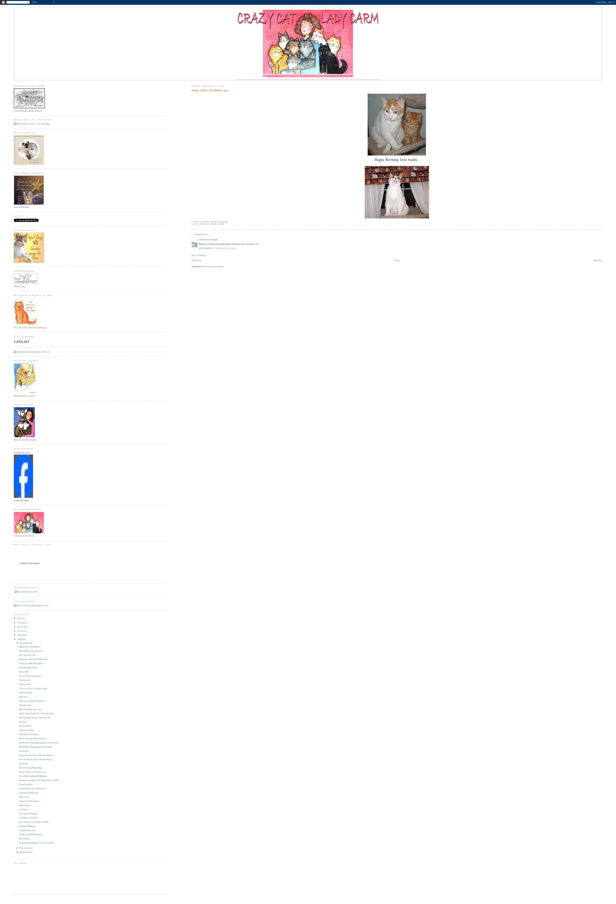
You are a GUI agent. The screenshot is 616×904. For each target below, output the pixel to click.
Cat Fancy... (24, 809)
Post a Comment (199, 255)
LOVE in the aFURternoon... (31, 834)
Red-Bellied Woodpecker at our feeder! (36, 746)
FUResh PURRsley (27, 826)
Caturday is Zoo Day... (28, 817)
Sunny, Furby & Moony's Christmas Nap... (37, 713)
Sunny (221, 224)
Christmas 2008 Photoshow (31, 663)
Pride (214, 224)
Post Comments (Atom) (213, 266)
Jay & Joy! (23, 763)
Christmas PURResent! (29, 792)
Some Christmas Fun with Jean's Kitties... (36, 755)
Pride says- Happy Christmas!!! (32, 700)
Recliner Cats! (25, 684)
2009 (19, 635)
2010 (19, 630)
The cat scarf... (25, 680)
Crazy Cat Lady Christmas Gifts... (33, 688)
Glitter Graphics (26, 784)
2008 (19, 639)
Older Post (597, 260)
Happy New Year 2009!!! (29, 646)
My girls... (23, 721)
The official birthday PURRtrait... (33, 776)
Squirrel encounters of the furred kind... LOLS (39, 780)
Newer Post (196, 260)
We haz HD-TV (25, 725)
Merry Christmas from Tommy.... (33, 738)
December (24, 642)
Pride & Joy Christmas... (29, 734)
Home (397, 260)
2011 (19, 626)
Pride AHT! (24, 671)
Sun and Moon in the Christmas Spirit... (36, 759)
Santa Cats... (24, 750)
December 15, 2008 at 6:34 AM (217, 248)
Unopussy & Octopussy (29, 801)
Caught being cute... (28, 830)
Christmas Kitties (26, 730)
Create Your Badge (21, 500)
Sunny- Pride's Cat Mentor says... (33, 771)
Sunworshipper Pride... (28, 667)
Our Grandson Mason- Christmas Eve (35, 717)
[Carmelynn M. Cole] (23, 497)
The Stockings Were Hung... (31, 767)
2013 (19, 618)
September (24, 852)
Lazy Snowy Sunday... (28, 813)
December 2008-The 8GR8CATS (33, 659)
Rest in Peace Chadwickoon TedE (33, 821)
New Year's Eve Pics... (28, 655)
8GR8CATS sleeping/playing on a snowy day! (39, 742)
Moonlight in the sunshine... (31, 650)
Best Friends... (25, 838)
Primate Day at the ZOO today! (32, 788)
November (24, 847)
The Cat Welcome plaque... (30, 675)
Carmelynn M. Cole (21, 453)
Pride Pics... (24, 696)
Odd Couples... (25, 805)
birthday (204, 224)
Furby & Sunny (25, 692)
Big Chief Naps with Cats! (30, 709)
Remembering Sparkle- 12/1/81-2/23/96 (36, 842)
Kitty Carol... (24, 796)
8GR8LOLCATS (206, 239)
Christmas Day (25, 705)
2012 (19, 622)
